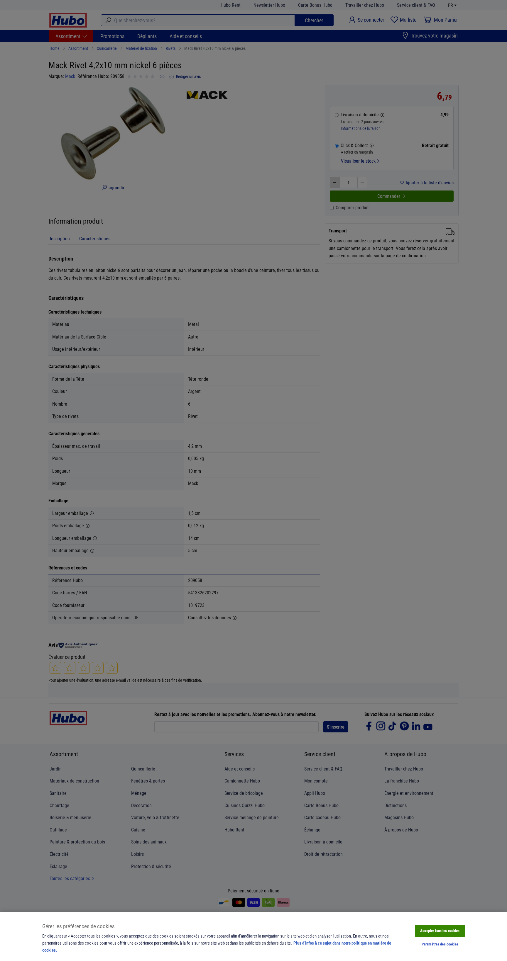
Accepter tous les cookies (439, 930)
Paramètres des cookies (440, 944)
